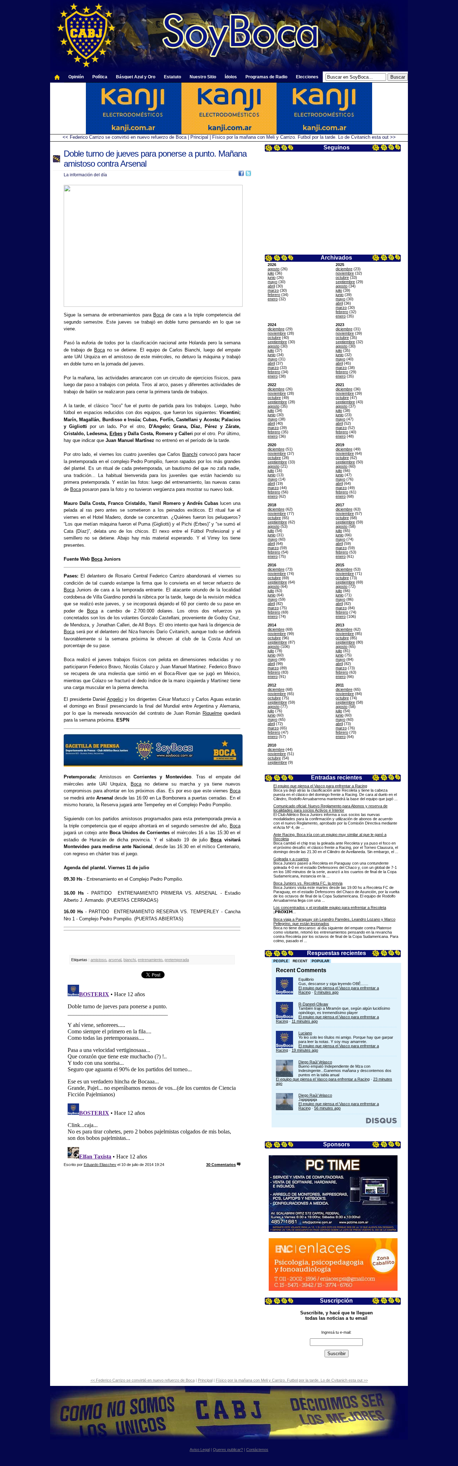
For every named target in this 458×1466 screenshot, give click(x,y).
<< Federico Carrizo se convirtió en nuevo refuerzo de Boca (124, 137)
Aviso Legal (200, 1449)
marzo (273, 290)
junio (272, 277)
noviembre (345, 273)
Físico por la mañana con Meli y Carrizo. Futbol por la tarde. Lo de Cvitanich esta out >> (304, 137)
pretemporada (177, 960)
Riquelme (212, 713)
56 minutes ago (327, 1108)
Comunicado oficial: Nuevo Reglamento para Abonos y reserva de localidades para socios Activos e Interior (330, 808)
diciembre (344, 269)
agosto (273, 269)
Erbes (115, 433)
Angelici (115, 699)
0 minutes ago (326, 992)
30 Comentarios (221, 1164)
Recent (300, 961)
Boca (158, 315)
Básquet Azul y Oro (135, 76)
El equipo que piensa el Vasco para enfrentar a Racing (320, 786)
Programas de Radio (266, 76)
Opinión (76, 76)
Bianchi (190, 454)
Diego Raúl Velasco (315, 1062)
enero (273, 299)
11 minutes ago (305, 1021)
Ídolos (231, 76)
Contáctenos (257, 1449)
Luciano (305, 1033)
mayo (272, 282)
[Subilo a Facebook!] (241, 174)
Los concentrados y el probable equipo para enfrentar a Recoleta (329, 907)
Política (99, 76)
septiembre (345, 282)
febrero (274, 294)
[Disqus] (152, 1071)
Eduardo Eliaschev (100, 1164)
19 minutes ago (305, 1050)
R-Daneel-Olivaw (313, 1004)
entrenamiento (150, 960)
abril (271, 286)
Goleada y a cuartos (291, 859)
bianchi (129, 960)
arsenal (114, 960)
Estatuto (172, 76)
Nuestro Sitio (203, 76)
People (280, 961)
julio (271, 273)
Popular (320, 961)
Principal (199, 137)
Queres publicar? (228, 1449)
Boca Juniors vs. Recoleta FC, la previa (307, 883)
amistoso (98, 960)
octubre (342, 277)
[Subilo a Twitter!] (248, 174)
